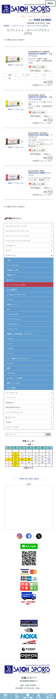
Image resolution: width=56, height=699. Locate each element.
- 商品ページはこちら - (16, 65)
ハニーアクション (14, 319)
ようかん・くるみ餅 (14, 378)
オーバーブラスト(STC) (16, 285)
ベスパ (9, 344)
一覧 (8, 260)
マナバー (10, 354)
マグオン (10, 349)
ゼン (8, 309)
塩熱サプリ (11, 275)
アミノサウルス (13, 265)
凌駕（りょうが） (14, 383)
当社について (33, 16)
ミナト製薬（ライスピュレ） (18, 358)
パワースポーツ (13, 324)
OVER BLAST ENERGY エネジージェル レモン (40, 98)
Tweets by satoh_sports (29, 479)
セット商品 (11, 388)
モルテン (10, 363)
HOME (23, 16)
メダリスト (11, 373)
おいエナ (10, 280)
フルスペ (10, 339)
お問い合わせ (45, 16)
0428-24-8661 (42, 19)
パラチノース (12, 329)
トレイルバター (13, 314)
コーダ (9, 300)
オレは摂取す (12, 290)
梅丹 (8, 368)
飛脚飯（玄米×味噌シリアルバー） (20, 334)
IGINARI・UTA (12, 270)
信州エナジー (12, 304)
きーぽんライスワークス (16, 295)
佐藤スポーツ (29, 679)
